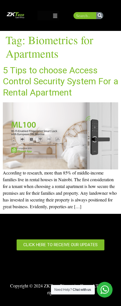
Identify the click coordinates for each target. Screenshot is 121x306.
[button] (55, 15)
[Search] (99, 15)
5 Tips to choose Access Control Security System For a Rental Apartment (60, 81)
